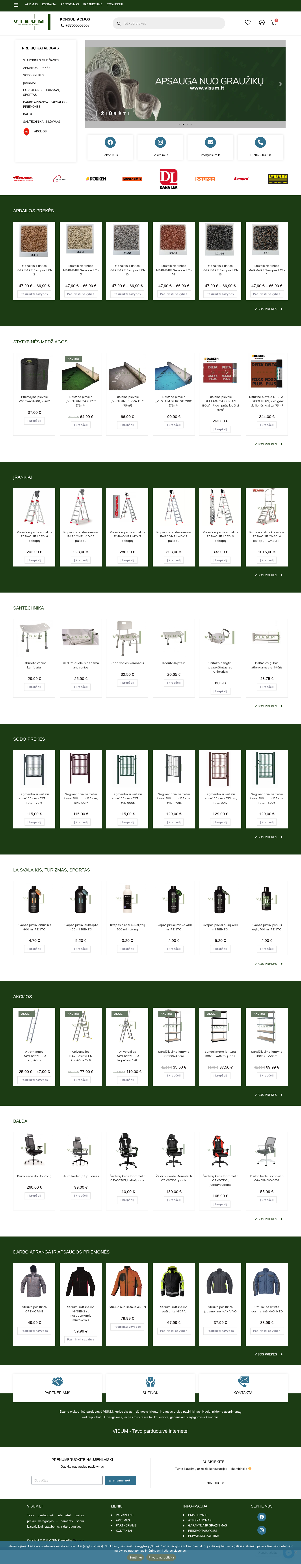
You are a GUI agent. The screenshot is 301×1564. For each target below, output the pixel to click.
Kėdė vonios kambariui (127, 663)
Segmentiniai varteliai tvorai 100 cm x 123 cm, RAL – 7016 (34, 798)
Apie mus (31, 4)
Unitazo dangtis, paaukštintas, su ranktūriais (220, 667)
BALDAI (28, 114)
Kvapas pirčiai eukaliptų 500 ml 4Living (127, 927)
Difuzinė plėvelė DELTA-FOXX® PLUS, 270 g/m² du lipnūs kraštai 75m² (267, 401)
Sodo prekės (33, 75)
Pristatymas (70, 4)
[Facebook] (110, 142)
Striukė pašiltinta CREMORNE (34, 1309)
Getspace (78, 1540)
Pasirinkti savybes (34, 294)
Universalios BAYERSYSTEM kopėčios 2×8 (81, 1056)
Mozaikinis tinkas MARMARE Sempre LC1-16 (220, 270)
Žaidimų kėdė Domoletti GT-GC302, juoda (174, 1178)
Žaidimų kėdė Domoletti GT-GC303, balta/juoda (127, 1178)
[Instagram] (160, 142)
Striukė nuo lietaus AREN (127, 1307)
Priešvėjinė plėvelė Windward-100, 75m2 (34, 399)
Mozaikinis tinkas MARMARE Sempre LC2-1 (266, 270)
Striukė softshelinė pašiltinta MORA (174, 1309)
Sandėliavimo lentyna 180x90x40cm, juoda (220, 1054)
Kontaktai (49, 4)
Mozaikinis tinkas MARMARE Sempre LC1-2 (34, 270)
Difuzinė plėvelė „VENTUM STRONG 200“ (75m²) (173, 401)
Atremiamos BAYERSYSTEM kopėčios (34, 1056)
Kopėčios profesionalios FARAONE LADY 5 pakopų (80, 536)
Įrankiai (29, 83)
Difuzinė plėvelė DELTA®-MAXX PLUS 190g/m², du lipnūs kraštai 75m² (220, 403)
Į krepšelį (34, 420)
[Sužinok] (150, 1381)
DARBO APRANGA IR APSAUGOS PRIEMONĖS (61, 1252)
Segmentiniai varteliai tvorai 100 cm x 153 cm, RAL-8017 (220, 798)
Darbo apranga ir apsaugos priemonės (46, 104)
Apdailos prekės (36, 68)
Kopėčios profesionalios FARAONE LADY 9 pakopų (220, 536)
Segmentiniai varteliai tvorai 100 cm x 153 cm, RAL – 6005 (266, 798)
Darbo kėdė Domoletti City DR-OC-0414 (267, 1178)
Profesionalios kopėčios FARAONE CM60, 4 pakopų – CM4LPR (266, 536)
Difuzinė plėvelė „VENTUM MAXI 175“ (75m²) (81, 401)
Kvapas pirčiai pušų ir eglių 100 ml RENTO (266, 927)
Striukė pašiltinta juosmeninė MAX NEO (267, 1309)
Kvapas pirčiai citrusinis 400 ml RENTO (34, 927)
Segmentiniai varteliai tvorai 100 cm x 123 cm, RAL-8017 (81, 798)
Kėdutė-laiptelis (174, 663)
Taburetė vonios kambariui (34, 665)
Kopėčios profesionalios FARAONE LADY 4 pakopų (34, 536)
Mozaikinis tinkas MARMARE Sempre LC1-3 (81, 270)
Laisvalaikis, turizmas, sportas (41, 92)
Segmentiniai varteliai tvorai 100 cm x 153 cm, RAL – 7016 (173, 798)
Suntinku (135, 1557)
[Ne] (295, 1552)
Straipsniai (115, 4)
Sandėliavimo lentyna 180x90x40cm (173, 1054)
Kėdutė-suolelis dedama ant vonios (81, 665)
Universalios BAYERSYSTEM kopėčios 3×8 (127, 1056)
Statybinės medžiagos (41, 60)
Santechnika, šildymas (41, 121)
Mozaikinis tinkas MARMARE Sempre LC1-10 (127, 270)
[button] (90, 84)
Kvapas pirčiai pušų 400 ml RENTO (220, 927)
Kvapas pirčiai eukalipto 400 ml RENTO (80, 927)
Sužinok (150, 1393)
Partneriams (92, 4)
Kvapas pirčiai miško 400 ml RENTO (174, 927)
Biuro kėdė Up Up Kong (34, 1176)
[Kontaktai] (243, 1381)
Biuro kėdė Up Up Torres (81, 1176)
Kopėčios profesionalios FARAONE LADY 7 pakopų (127, 536)
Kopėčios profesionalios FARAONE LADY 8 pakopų (173, 536)
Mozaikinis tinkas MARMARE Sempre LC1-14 (174, 270)
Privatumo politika (161, 1557)
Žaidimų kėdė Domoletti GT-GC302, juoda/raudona (220, 1180)
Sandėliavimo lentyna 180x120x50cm (266, 1054)
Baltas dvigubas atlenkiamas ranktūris (266, 665)
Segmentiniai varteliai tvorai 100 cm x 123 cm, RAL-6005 (127, 798)
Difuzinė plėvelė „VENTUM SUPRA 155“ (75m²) (127, 401)
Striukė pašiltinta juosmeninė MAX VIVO (220, 1309)
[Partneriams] (57, 1381)
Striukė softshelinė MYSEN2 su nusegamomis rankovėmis (81, 1313)
